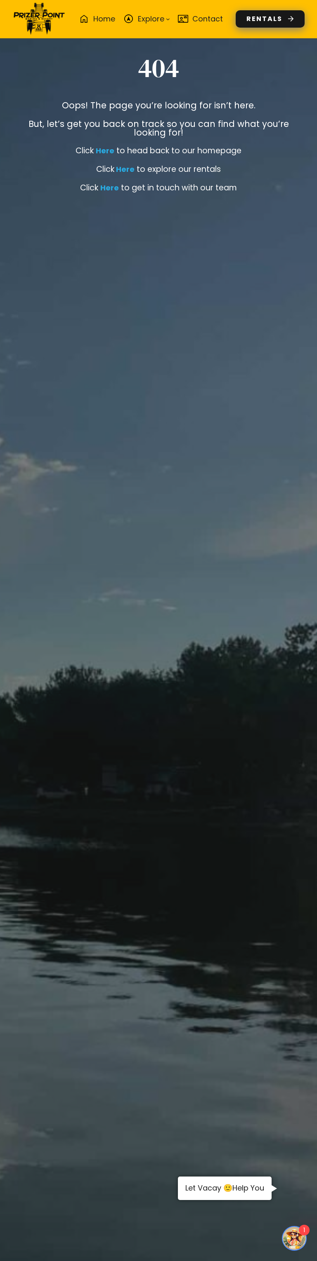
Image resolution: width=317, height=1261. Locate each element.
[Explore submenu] (168, 19)
